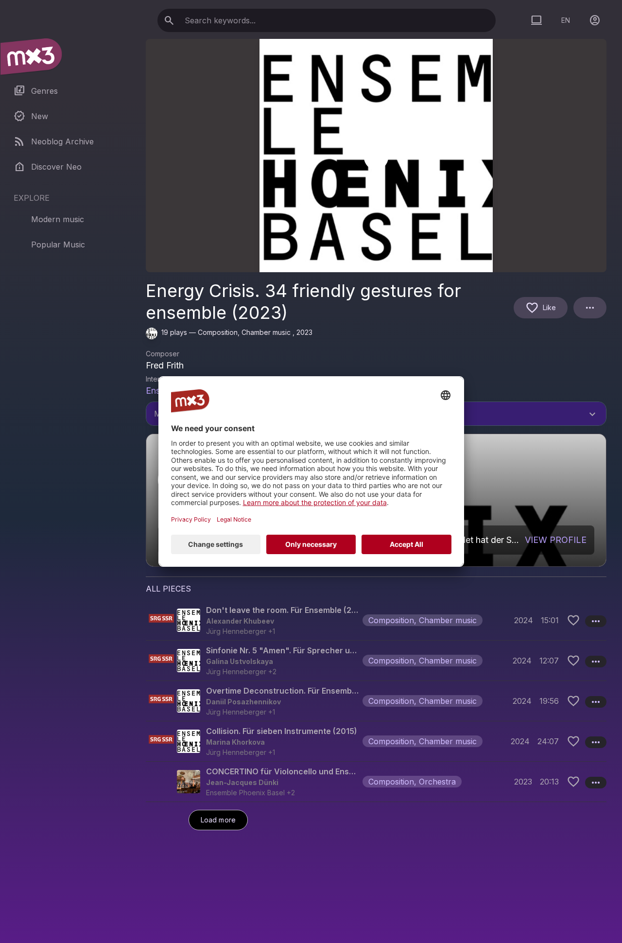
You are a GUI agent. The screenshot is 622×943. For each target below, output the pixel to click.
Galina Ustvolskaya (239, 661)
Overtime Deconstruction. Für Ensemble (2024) (282, 691)
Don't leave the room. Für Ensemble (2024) (282, 610)
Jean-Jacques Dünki (242, 782)
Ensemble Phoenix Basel (245, 792)
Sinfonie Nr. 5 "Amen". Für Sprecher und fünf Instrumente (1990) (282, 650)
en (565, 20)
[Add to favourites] (573, 620)
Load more (218, 820)
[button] (376, 620)
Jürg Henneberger (236, 631)
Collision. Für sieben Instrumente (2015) (281, 731)
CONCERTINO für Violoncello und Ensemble (282, 771)
